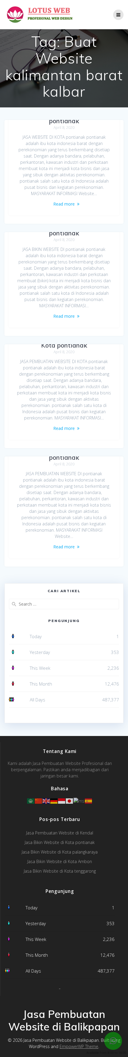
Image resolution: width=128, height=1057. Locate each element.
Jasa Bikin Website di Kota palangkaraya (60, 852)
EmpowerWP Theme (79, 1046)
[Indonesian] (62, 800)
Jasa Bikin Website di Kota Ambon (59, 861)
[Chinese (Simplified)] (39, 800)
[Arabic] (31, 800)
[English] (46, 800)
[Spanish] (89, 800)
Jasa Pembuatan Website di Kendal (59, 833)
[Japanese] (70, 800)
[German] (54, 800)
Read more (64, 204)
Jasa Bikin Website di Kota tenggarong (60, 871)
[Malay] (79, 800)
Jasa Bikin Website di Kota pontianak (60, 842)
